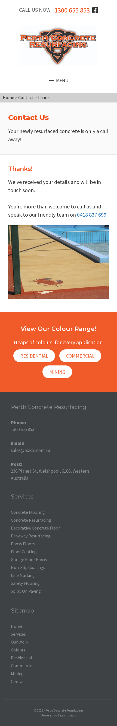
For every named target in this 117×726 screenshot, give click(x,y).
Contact (18, 681)
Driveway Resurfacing (31, 536)
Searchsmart (67, 715)
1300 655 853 (72, 10)
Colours (18, 650)
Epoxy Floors (23, 543)
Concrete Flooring (28, 512)
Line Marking (23, 575)
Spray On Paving (26, 591)
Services (18, 634)
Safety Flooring (25, 583)
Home (16, 626)
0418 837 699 (91, 214)
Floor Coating (24, 551)
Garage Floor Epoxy (29, 559)
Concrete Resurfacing (31, 520)
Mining (57, 372)
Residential (34, 356)
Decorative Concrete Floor (35, 528)
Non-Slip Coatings (28, 567)
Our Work (19, 642)
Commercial (80, 356)
